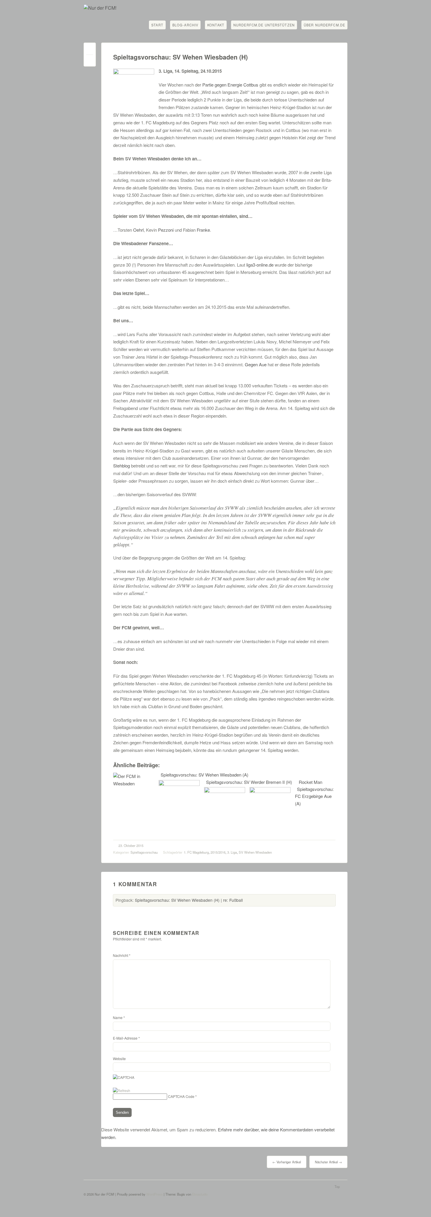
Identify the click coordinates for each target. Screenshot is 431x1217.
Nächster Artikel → (328, 1162)
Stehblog (121, 465)
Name (119, 1017)
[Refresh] (121, 1090)
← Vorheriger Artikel (286, 1162)
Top (337, 1186)
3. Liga (232, 852)
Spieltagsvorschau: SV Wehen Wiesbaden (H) (180, 57)
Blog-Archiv (185, 25)
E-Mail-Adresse (126, 1037)
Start (157, 25)
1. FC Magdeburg (196, 852)
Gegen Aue (256, 364)
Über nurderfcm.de (324, 25)
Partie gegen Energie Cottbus (230, 85)
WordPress (154, 1194)
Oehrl (138, 230)
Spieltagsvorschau (144, 852)
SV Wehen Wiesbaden (255, 852)
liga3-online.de (260, 265)
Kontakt (215, 25)
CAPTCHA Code (181, 1096)
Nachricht (121, 955)
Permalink (89, 50)
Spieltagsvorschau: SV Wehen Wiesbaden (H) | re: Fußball (189, 900)
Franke (203, 230)
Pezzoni (166, 230)
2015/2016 (218, 852)
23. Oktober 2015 (130, 845)
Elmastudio (200, 1194)
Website (119, 1058)
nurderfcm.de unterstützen (264, 25)
